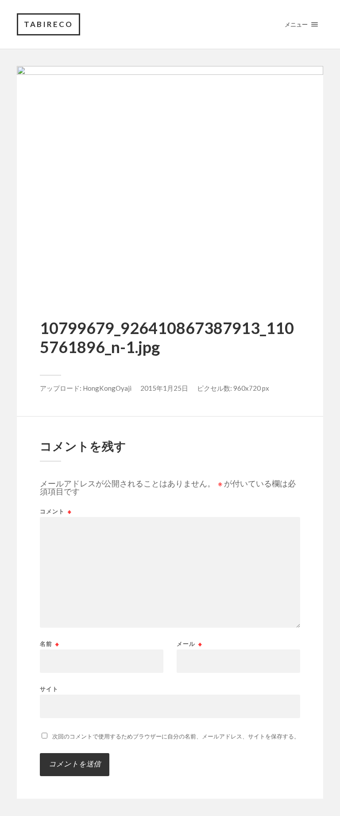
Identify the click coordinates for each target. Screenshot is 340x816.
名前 (49, 644)
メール (189, 644)
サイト (49, 688)
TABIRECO (48, 24)
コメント (56, 511)
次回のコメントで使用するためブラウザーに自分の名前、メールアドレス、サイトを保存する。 (176, 736)
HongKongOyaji (107, 388)
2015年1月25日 (164, 388)
